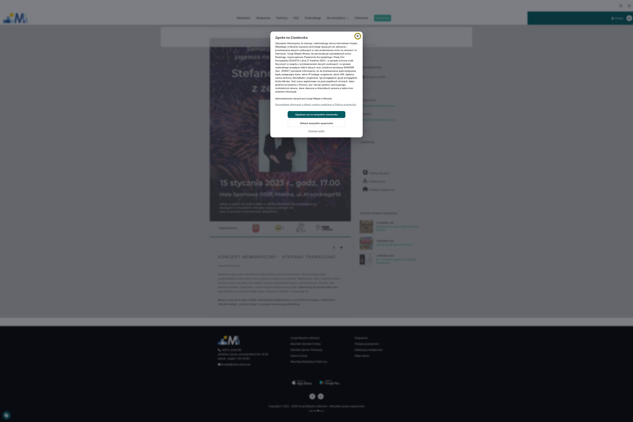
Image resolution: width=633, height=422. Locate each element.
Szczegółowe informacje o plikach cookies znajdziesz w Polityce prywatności (315, 104)
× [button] (358, 36)
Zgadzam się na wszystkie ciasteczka (316, 114)
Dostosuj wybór (316, 131)
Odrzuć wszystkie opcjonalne (316, 123)
